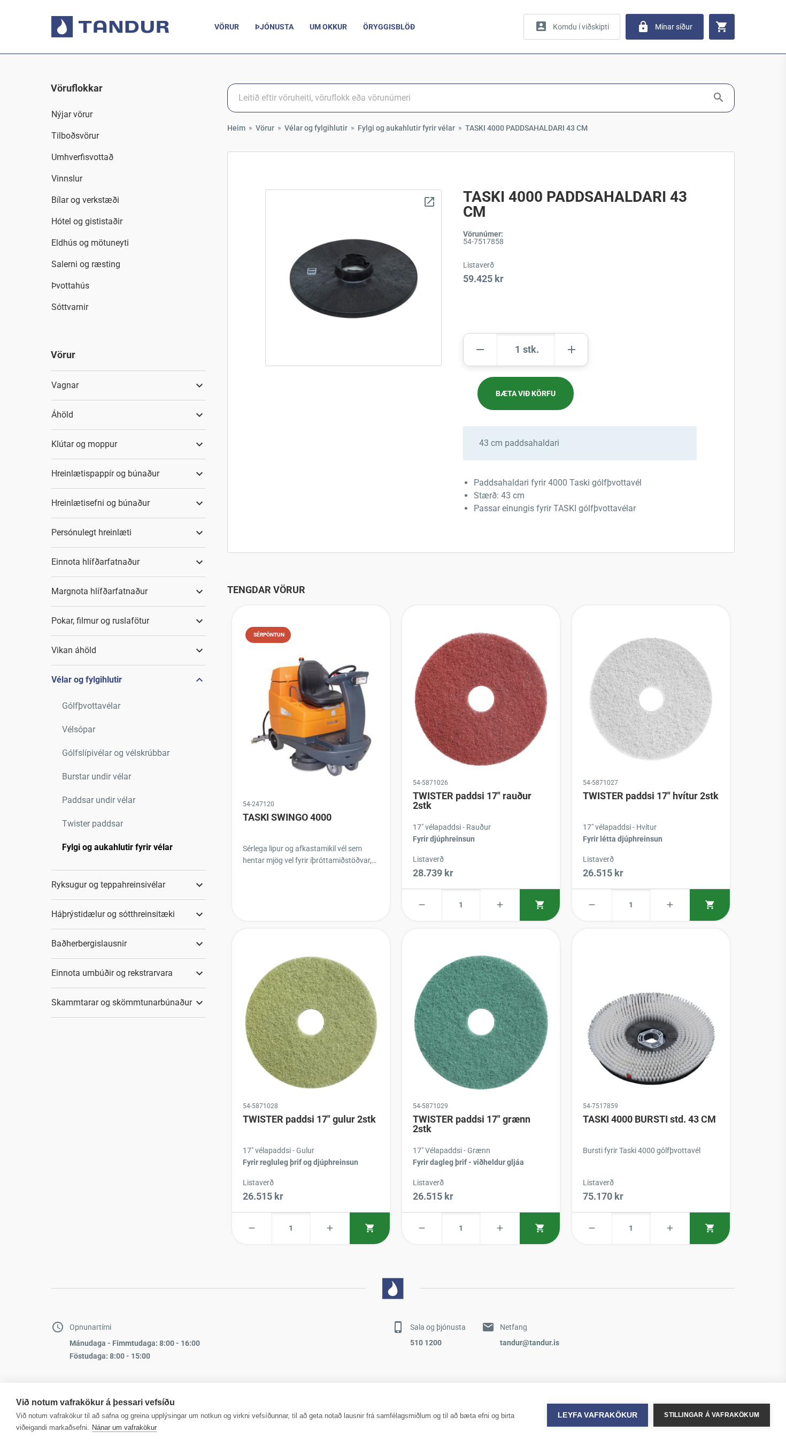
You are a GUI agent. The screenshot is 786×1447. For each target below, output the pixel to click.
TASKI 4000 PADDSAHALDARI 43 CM (526, 128)
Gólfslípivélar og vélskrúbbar (115, 753)
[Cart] (722, 27)
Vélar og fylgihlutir (316, 128)
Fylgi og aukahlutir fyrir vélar (117, 847)
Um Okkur (328, 26)
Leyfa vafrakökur (597, 1415)
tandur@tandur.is (529, 1342)
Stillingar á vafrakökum (711, 1415)
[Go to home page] (110, 26)
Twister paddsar (92, 824)
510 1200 (426, 1342)
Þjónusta (274, 26)
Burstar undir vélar (96, 776)
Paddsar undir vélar (98, 800)
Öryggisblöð (389, 26)
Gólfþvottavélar (91, 706)
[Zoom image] (353, 278)
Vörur (226, 26)
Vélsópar (78, 729)
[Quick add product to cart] (540, 905)
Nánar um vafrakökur (124, 1427)
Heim (236, 128)
